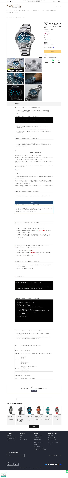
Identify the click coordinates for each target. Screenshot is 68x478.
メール (46, 62)
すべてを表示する (34, 426)
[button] (11, 10)
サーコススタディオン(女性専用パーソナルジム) (54, 443)
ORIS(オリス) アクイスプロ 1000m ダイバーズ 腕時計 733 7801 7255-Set (29, 417)
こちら (53, 47)
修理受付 (35, 444)
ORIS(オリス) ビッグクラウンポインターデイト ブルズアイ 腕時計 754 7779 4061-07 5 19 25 (11, 418)
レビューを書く (34, 390)
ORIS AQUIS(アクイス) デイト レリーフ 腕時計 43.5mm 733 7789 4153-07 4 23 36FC (57, 418)
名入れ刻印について (37, 439)
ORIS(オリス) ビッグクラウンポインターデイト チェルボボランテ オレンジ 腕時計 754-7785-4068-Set (38, 418)
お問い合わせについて (37, 437)
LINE (53, 62)
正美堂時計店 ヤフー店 (51, 437)
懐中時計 (21, 435)
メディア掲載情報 (37, 446)
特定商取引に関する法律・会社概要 (40, 449)
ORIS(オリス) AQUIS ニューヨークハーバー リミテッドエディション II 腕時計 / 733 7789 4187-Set (47, 418)
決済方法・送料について (38, 435)
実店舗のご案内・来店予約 (38, 442)
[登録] (23, 455)
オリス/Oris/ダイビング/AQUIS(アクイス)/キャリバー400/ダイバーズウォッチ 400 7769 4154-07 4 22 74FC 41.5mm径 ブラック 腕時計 (20, 419)
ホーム (8, 17)
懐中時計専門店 (50, 435)
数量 (45, 37)
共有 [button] (46, 54)
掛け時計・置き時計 (23, 439)
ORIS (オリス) (15, 17)
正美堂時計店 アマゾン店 (52, 439)
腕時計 (11, 17)
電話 (59, 62)
